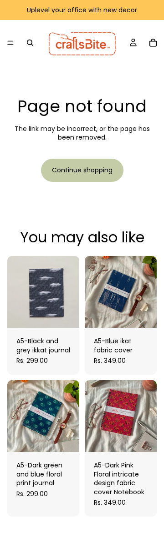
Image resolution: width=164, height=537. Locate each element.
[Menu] (10, 42)
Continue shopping (82, 170)
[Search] (30, 43)
